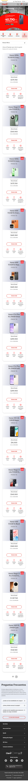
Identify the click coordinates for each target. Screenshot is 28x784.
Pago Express (18, 1)
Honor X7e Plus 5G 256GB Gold (14, 367)
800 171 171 (12, 767)
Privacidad (9, 777)
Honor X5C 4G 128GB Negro (14, 419)
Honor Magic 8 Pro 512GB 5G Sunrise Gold (14, 575)
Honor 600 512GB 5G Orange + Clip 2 (14, 212)
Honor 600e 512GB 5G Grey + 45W (14, 57)
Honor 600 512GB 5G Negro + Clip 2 (14, 264)
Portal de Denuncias (17, 775)
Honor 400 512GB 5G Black (14, 523)
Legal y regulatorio (17, 777)
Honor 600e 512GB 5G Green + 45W (14, 160)
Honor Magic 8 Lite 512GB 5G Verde (14, 108)
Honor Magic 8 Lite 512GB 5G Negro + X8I (14, 471)
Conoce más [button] (14, 88)
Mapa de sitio (8, 775)
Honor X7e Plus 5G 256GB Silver (14, 316)
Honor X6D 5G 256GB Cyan (14, 627)
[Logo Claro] (5, 4)
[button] (21, 4)
